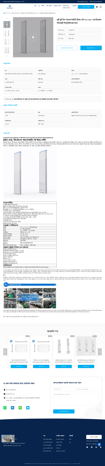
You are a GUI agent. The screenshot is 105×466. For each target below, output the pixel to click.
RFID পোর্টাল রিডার (15, 13)
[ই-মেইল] (30, 409)
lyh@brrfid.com (10, 394)
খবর (70, 442)
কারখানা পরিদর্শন (59, 442)
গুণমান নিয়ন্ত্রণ (58, 445)
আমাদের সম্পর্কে (57, 6)
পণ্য (39, 6)
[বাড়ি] (9, 6)
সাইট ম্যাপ (58, 448)
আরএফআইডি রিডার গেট (17, 316)
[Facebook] (99, 444)
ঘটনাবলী (74, 6)
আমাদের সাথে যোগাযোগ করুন (66, 7)
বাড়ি (35, 6)
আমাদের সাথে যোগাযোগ (67, 48)
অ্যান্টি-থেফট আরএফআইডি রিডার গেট (30, 316)
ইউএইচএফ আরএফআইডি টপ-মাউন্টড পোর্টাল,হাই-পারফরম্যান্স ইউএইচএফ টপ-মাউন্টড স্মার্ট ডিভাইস (86, 362)
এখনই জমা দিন (63, 411)
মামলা (70, 439)
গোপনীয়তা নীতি (27, 463)
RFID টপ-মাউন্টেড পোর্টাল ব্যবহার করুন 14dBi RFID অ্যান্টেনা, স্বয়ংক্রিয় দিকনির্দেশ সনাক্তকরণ (63, 362)
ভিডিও (43, 6)
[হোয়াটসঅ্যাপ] (7, 409)
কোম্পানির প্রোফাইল (60, 439)
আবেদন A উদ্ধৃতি (86, 7)
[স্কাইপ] (15, 409)
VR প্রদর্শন (49, 6)
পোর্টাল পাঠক (8, 316)
